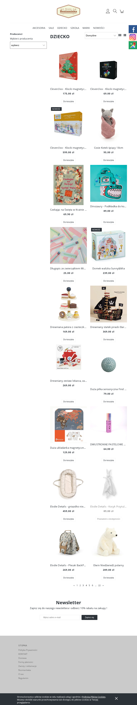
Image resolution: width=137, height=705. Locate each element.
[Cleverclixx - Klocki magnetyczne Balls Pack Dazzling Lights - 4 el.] (108, 66)
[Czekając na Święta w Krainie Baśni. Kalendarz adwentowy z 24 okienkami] (68, 185)
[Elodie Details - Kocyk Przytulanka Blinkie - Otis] (108, 483)
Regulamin (23, 678)
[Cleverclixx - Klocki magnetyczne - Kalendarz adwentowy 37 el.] (68, 66)
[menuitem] (39, 28)
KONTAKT (22, 654)
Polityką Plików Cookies (93, 696)
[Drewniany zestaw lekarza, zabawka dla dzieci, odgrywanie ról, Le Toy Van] (68, 360)
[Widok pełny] (124, 35)
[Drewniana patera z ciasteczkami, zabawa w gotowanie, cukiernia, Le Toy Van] (68, 304)
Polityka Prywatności (27, 650)
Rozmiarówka (24, 670)
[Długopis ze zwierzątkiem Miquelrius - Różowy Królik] (68, 245)
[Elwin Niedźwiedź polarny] (108, 542)
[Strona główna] (68, 11)
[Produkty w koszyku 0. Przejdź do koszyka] (122, 13)
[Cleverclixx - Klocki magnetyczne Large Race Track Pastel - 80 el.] (68, 124)
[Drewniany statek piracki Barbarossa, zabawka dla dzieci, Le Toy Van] (108, 304)
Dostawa (22, 658)
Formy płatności (25, 662)
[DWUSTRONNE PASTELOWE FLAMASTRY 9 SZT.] (108, 423)
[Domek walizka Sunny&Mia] (108, 245)
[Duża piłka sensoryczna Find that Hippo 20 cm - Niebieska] (108, 364)
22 (99, 585)
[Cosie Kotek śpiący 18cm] (108, 124)
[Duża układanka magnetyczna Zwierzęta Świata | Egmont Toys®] (68, 424)
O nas (21, 674)
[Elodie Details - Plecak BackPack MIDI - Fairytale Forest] (68, 542)
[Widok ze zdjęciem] (119, 35)
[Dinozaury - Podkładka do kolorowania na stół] (108, 183)
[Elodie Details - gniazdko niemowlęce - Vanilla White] (68, 483)
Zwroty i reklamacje (27, 666)
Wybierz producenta (21, 39)
